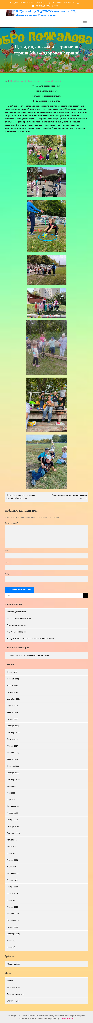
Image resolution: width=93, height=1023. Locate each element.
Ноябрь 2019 (12, 927)
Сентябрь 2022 (13, 779)
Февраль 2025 (13, 679)
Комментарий (11, 523)
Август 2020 (12, 893)
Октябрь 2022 (13, 773)
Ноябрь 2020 (12, 887)
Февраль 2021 (13, 873)
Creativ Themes (67, 1018)
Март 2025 (12, 672)
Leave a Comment (53, 81)
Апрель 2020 (12, 907)
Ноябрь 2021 (12, 820)
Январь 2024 (12, 712)
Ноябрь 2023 (12, 719)
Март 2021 (11, 867)
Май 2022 (11, 793)
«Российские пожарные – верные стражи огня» (68, 496)
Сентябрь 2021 (13, 833)
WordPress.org (13, 1001)
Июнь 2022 (11, 786)
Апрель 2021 (12, 860)
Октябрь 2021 (13, 826)
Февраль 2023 (13, 753)
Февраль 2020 (13, 914)
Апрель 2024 (12, 706)
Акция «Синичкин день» (17, 632)
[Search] (85, 595)
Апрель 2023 (12, 746)
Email (7, 562)
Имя (7, 550)
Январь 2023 (12, 759)
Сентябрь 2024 (13, 699)
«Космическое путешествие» (36, 655)
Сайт (7, 574)
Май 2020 (11, 900)
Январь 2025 (12, 685)
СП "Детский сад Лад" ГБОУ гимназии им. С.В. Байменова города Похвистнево (45, 13)
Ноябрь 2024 (12, 692)
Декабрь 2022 (13, 766)
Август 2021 (12, 840)
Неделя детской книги (17, 612)
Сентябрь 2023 (13, 732)
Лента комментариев (16, 994)
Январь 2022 (12, 813)
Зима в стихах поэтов (16, 625)
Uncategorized (13, 964)
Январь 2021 (12, 880)
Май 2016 (11, 947)
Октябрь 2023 (13, 726)
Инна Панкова (16, 81)
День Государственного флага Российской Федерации (20, 496)
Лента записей (13, 987)
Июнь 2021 (11, 846)
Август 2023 (12, 739)
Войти (10, 981)
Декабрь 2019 (13, 920)
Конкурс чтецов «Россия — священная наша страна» (30, 638)
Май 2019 (11, 940)
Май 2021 (11, 853)
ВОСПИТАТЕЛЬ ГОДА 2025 (19, 618)
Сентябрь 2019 (13, 934)
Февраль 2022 (13, 806)
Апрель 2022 (12, 800)
